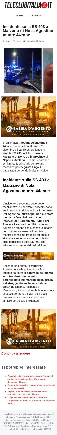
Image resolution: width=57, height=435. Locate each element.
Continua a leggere (15, 353)
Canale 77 (35, 15)
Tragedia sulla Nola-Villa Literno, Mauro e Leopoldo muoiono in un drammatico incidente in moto (31, 400)
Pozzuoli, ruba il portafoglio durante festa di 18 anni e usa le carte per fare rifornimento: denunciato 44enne (30, 379)
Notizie (20, 15)
